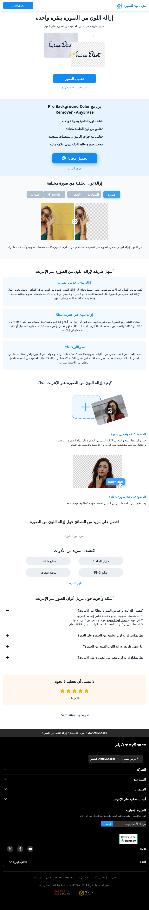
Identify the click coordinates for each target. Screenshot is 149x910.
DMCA (68, 877)
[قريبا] (30, 849)
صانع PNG (101, 572)
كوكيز (48, 877)
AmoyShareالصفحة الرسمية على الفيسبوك (20, 849)
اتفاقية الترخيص (83, 877)
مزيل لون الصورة (135, 5)
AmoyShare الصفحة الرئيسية (97, 733)
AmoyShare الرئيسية (130, 745)
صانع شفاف (48, 561)
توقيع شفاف (48, 572)
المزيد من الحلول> (74, 536)
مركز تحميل (129, 759)
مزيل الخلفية (101, 561)
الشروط (112, 877)
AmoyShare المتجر (102, 759)
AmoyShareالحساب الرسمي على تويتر (10, 849)
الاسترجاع (37, 877)
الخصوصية (100, 877)
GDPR (58, 877)
